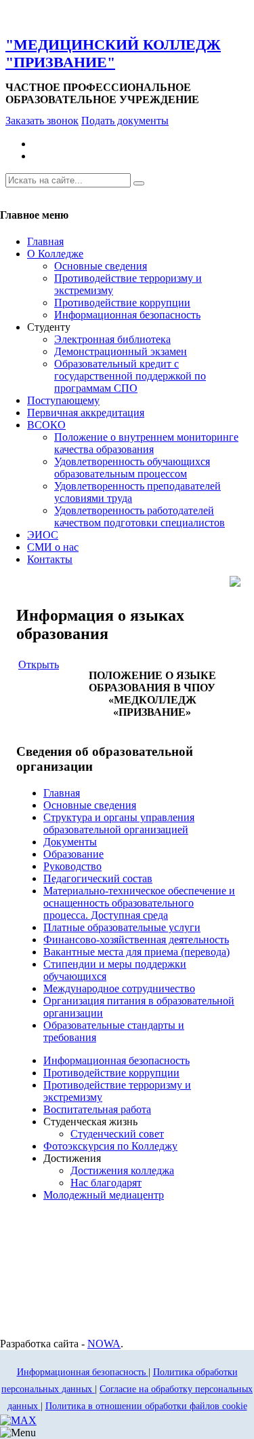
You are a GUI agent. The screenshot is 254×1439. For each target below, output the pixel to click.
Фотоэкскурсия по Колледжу (110, 1146)
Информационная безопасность (127, 315)
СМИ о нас (53, 547)
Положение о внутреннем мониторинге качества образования (146, 443)
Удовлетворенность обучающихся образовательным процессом (132, 467)
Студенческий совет (117, 1134)
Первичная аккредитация (85, 412)
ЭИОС (42, 535)
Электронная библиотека (112, 339)
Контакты (49, 559)
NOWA (104, 1343)
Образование (73, 854)
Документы (70, 842)
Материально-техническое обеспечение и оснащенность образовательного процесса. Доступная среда (139, 903)
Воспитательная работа (97, 1109)
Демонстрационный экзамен (120, 351)
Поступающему (63, 400)
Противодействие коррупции (122, 302)
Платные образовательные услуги (121, 927)
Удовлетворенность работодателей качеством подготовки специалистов (139, 516)
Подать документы (125, 120)
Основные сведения (100, 266)
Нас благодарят (106, 1182)
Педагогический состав (97, 878)
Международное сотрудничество (119, 988)
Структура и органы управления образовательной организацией (118, 823)
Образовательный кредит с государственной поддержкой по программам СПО (130, 376)
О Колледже (55, 253)
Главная (45, 241)
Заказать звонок (42, 120)
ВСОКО (46, 425)
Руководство (72, 866)
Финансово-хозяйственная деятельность (136, 939)
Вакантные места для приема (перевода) (136, 952)
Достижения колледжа (122, 1170)
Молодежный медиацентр (103, 1195)
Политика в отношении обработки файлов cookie (146, 1406)
